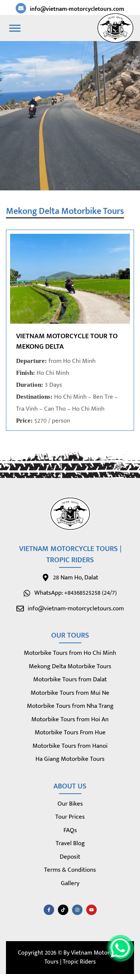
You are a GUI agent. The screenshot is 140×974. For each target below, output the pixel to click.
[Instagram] (77, 910)
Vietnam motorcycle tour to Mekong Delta (67, 341)
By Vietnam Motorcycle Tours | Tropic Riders (83, 957)
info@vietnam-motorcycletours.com (77, 9)
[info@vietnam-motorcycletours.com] (21, 8)
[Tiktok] (63, 910)
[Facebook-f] (49, 910)
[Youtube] (91, 910)
